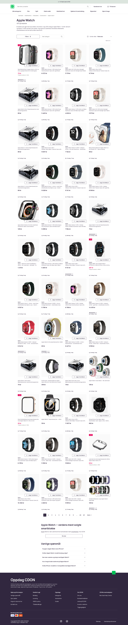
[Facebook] (67, 621)
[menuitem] (17, 11)
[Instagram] (61, 621)
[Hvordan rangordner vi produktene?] (87, 36)
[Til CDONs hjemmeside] (12, 6)
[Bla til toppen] (114, 572)
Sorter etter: (93, 36)
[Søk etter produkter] (88, 6)
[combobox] (53, 6)
